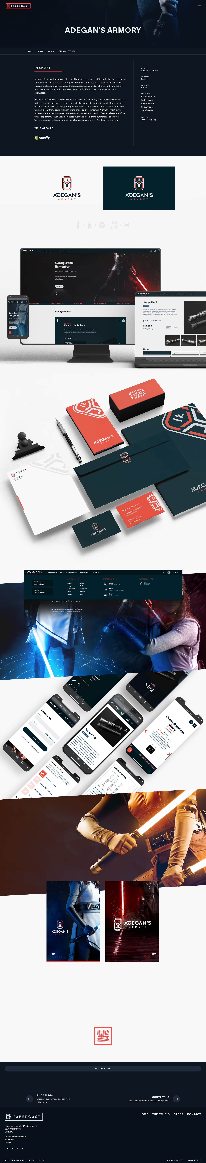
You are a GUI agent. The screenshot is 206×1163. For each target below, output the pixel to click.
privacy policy (194, 1160)
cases (40, 51)
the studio (161, 1114)
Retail (51, 51)
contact (194, 1114)
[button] (199, 6)
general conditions (175, 1160)
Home (30, 51)
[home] (15, 6)
